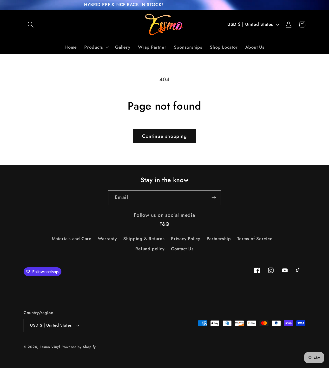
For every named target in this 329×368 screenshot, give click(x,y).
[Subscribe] (214, 197)
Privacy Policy (185, 239)
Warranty (107, 239)
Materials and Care (72, 239)
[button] (30, 24)
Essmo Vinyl (49, 346)
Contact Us (182, 249)
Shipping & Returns (144, 239)
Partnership (219, 239)
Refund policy (149, 249)
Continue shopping (164, 136)
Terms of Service (254, 239)
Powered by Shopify (79, 346)
